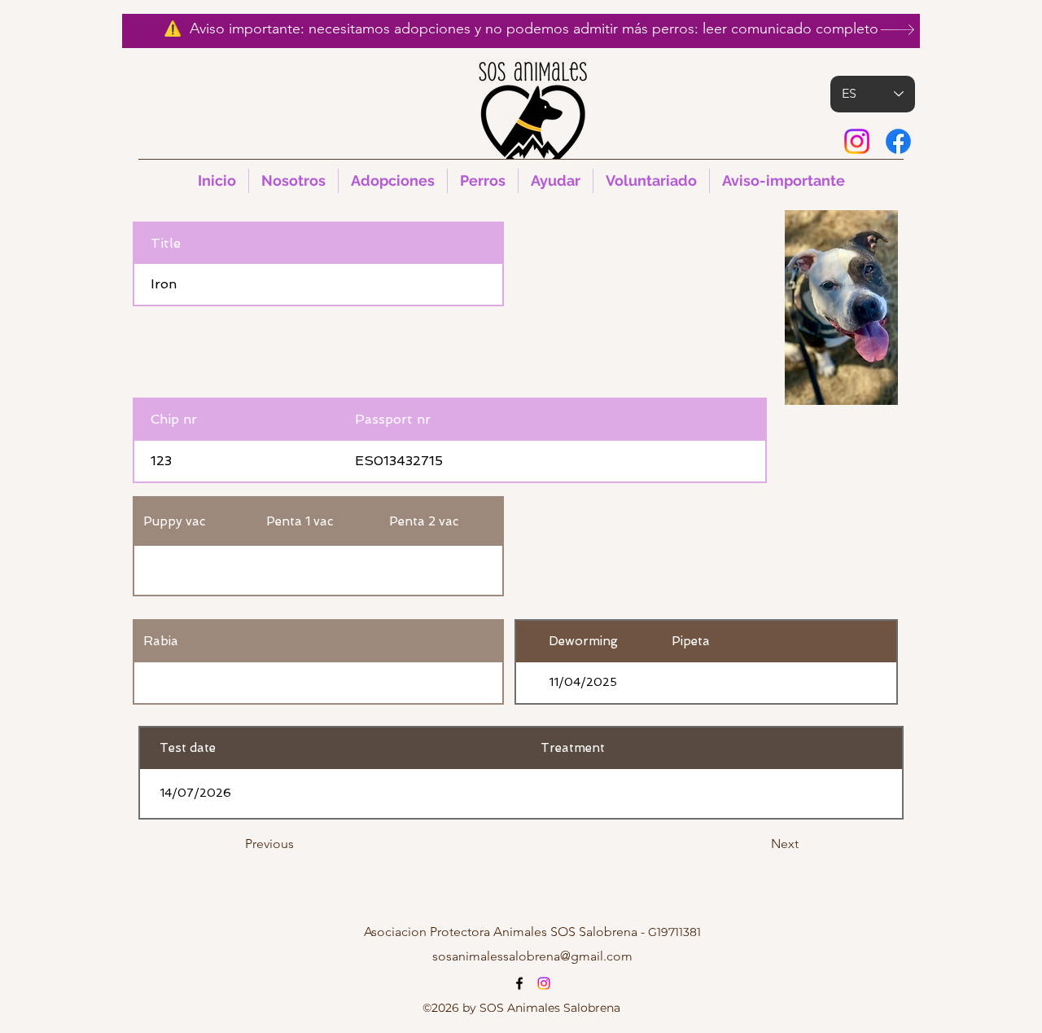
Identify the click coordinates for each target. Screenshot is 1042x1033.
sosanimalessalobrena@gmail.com (532, 956)
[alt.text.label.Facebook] (898, 141)
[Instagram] (856, 141)
